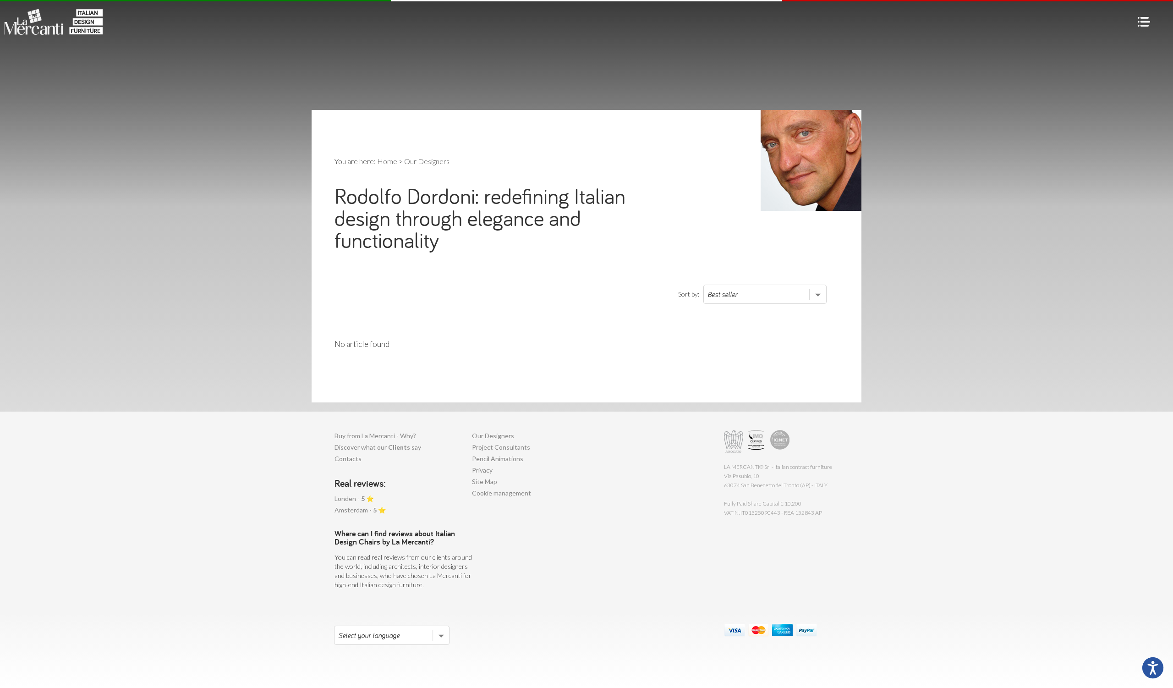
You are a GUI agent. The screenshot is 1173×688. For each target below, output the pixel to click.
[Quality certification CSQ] (757, 441)
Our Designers (493, 436)
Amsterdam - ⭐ (360, 510)
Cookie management (501, 493)
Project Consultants (501, 447)
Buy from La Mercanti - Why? (375, 436)
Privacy (482, 470)
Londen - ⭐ (354, 498)
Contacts (348, 458)
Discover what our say (377, 447)
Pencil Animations (497, 458)
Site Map (484, 481)
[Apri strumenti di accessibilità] (1153, 668)
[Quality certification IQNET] (780, 441)
